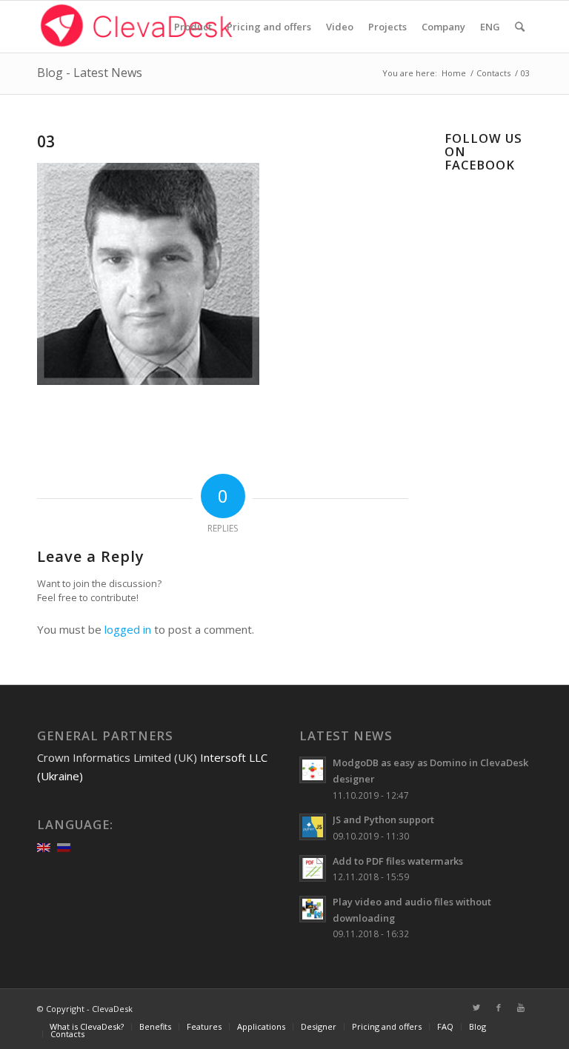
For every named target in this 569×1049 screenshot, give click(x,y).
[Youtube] (521, 1007)
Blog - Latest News (89, 72)
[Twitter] (476, 1007)
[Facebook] (499, 1007)
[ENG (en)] (43, 846)
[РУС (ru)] (63, 846)
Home (454, 72)
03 (46, 141)
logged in (127, 629)
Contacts (493, 72)
